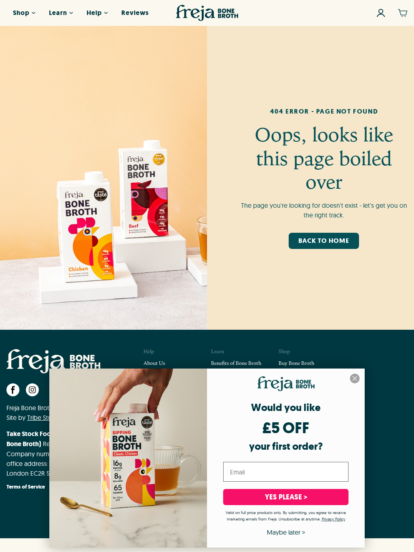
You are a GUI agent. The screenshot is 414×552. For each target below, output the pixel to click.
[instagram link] (32, 389)
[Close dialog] (355, 378)
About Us (154, 363)
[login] (381, 13)
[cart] (403, 13)
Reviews (135, 12)
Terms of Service (25, 487)
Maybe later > (286, 532)
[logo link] (207, 13)
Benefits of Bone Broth (236, 363)
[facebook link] (12, 389)
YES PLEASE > (286, 497)
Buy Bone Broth (296, 363)
